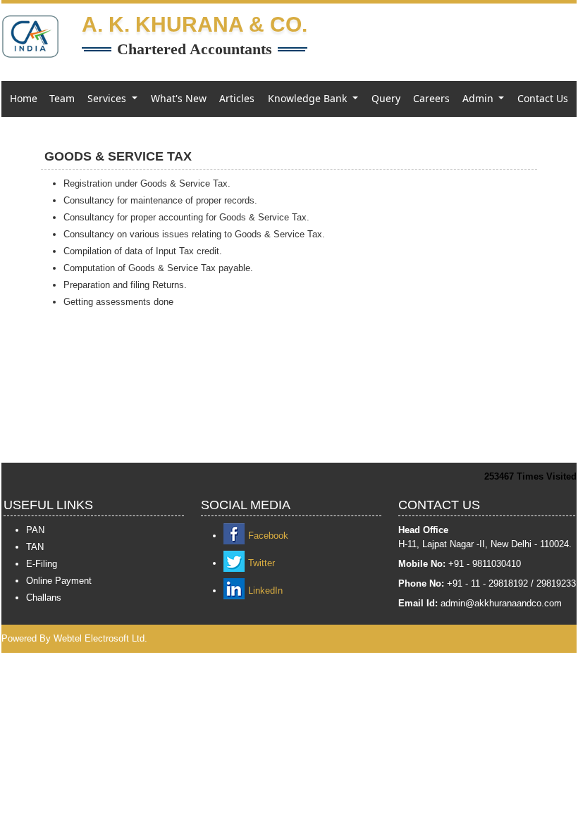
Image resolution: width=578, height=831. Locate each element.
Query (385, 98)
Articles (236, 98)
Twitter (261, 563)
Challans (43, 597)
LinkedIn (265, 590)
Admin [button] (479, 98)
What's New (179, 98)
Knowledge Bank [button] (309, 98)
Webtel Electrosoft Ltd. (100, 638)
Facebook (268, 535)
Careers (431, 98)
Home (23, 98)
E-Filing (41, 563)
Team (62, 98)
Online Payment (59, 580)
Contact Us (542, 98)
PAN (35, 530)
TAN (35, 547)
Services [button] (108, 98)
